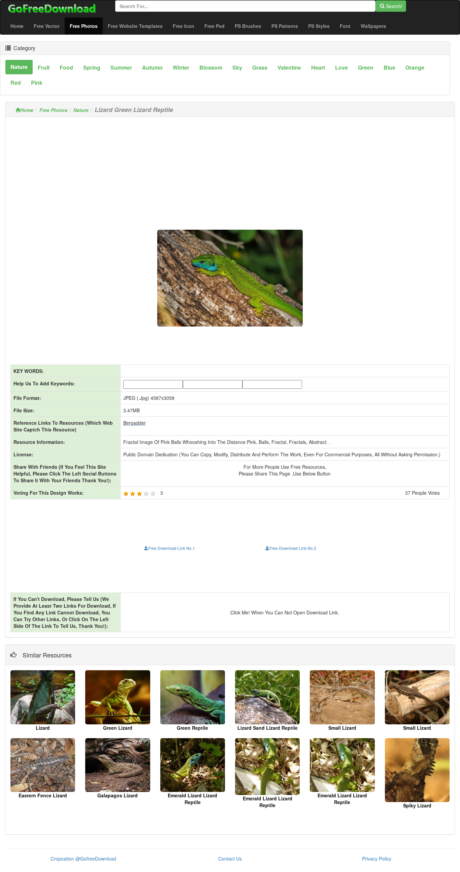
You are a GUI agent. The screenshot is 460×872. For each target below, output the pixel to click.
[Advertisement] (230, 169)
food (66, 67)
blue (389, 67)
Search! (393, 6)
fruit (44, 67)
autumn (152, 67)
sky (237, 67)
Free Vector (47, 26)
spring (91, 67)
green (365, 67)
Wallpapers (373, 26)
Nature (81, 110)
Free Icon (183, 26)
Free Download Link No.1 (171, 548)
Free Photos (86, 25)
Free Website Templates (135, 26)
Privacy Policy (376, 858)
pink (36, 82)
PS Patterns (284, 26)
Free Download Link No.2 (292, 548)
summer (121, 67)
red (15, 82)
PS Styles (319, 26)
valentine (289, 67)
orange (414, 67)
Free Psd (214, 26)
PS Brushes (248, 26)
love (341, 67)
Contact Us (230, 858)
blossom (210, 67)
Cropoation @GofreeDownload (83, 858)
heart (318, 67)
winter (181, 67)
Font (345, 26)
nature (19, 67)
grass (259, 67)
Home (17, 26)
